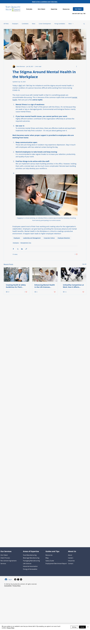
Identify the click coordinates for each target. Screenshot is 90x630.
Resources (49, 555)
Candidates (25, 23)
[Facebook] (15, 579)
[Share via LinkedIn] (22, 249)
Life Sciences (27, 563)
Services (3, 563)
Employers (15, 23)
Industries (71, 561)
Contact (70, 563)
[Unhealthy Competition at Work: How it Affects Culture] (73, 274)
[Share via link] (26, 249)
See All (84, 264)
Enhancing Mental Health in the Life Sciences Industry (44, 286)
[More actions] (76, 66)
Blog (47, 558)
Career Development (45, 23)
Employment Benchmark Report (56, 563)
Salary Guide (50, 561)
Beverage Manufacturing (31, 558)
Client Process (5, 558)
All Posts (6, 23)
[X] (18, 579)
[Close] (88, 627)
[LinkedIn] (21, 579)
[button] (29, 9)
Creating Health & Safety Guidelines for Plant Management (16, 286)
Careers (70, 558)
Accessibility (8, 585)
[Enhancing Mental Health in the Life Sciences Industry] (45, 274)
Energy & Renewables (30, 569)
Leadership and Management (32, 238)
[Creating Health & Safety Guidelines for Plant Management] (16, 274)
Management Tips (25, 243)
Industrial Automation (30, 566)
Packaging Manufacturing (31, 561)
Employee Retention (64, 238)
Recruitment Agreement (9, 561)
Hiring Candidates (59, 23)
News (33, 23)
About (70, 555)
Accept (82, 627)
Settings (74, 627)
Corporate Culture (49, 238)
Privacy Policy (16, 585)
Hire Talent (4, 555)
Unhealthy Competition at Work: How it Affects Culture (73, 286)
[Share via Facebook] (13, 249)
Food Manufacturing (29, 555)
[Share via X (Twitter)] (17, 249)
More (70, 23)
